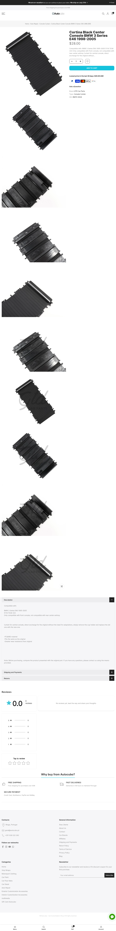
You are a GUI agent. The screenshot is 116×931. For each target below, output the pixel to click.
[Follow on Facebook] (3, 846)
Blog (60, 856)
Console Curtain (44, 24)
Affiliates (62, 839)
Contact (62, 832)
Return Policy (64, 846)
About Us (62, 828)
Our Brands (63, 835)
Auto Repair (34, 24)
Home (27, 24)
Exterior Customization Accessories (15, 891)
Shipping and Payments (68, 842)
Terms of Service (65, 849)
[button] (19, 720)
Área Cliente (63, 825)
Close (5, 2)
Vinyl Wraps (6, 870)
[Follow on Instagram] (6, 846)
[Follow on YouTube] (9, 846)
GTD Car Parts (79, 91)
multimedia (6, 898)
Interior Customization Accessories (14, 895)
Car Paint (5, 877)
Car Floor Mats (7, 881)
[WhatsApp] (13, 846)
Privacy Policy (64, 853)
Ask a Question (75, 86)
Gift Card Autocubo (9, 902)
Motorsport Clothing (9, 874)
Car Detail (5, 884)
